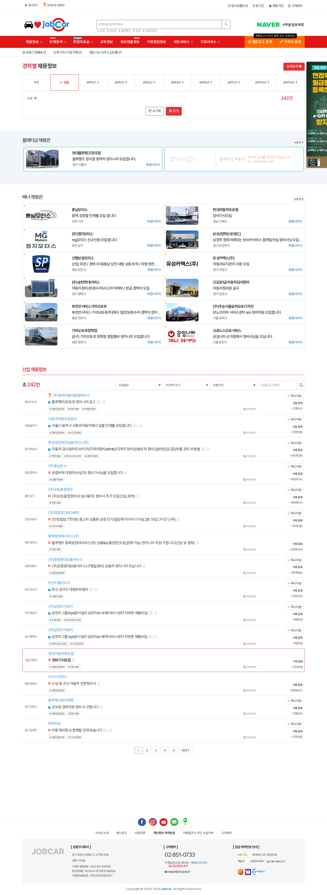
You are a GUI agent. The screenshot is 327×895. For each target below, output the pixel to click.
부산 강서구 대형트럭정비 (68, 589)
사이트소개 (101, 833)
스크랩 (104, 401)
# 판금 (136, 31)
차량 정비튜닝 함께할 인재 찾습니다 (75, 730)
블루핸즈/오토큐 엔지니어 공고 (71, 402)
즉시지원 (295, 396)
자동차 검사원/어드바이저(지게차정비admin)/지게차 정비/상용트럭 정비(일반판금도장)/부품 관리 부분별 (124, 449)
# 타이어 (112, 31)
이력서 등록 (292, 42)
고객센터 (296, 6)
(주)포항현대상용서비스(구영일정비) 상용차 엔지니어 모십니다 (96, 566)
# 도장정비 (55, 620)
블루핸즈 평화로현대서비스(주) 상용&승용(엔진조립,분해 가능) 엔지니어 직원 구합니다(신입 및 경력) (123, 543)
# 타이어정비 (56, 526)
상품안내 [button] (298, 142)
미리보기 (251, 409)
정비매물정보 (130, 42)
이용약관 (140, 833)
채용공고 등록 (261, 42)
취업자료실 (81, 42)
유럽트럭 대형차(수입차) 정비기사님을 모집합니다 (87, 472)
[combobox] (139, 385)
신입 (29, 98)
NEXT (186, 750)
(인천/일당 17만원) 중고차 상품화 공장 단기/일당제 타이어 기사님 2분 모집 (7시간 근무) (114, 519)
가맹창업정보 (156, 42)
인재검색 (57, 42)
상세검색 (293, 66)
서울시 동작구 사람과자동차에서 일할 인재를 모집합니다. (90, 425)
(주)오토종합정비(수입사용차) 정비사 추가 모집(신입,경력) (93, 496)
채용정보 (33, 42)
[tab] (152, 402)
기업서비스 (209, 42)
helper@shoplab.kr (179, 871)
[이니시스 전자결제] (248, 872)
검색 (175, 111)
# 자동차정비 (149, 31)
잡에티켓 (56, 5)
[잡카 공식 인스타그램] (153, 821)
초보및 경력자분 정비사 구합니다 (75, 707)
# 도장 (101, 31)
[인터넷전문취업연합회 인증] (241, 872)
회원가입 (277, 6)
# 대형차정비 (89, 409)
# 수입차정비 (74, 432)
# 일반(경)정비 (57, 409)
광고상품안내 (239, 6)
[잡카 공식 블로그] (174, 821)
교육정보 (106, 42)
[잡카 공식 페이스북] (142, 821)
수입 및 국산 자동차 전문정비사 (74, 683)
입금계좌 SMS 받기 (275, 861)
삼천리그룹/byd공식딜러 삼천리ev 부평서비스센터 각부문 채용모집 (97, 613)
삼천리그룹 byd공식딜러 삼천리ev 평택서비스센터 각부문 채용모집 (97, 636)
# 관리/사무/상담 (72, 456)
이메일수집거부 (198, 833)
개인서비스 (182, 42)
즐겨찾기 (33, 5)
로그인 (259, 6)
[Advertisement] (163, 781)
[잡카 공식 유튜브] (163, 821)
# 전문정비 (73, 409)
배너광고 (121, 833)
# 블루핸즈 (125, 31)
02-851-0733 (180, 854)
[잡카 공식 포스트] (185, 821)
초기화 (156, 111)
